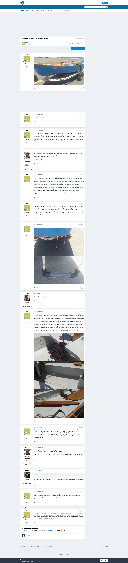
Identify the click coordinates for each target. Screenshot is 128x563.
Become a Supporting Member (32, 10)
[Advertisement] (44, 26)
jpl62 (28, 42)
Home (23, 7)
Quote (38, 88)
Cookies (68, 552)
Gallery (43, 7)
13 (27, 66)
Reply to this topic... (33, 535)
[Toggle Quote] (35, 474)
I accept (104, 560)
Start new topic (65, 48)
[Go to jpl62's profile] (23, 43)
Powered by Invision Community (64, 555)
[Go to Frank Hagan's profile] (27, 155)
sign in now (50, 530)
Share (71, 43)
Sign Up (104, 2)
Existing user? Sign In (95, 2)
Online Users (57, 10)
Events (42, 10)
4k (27, 164)
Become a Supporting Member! (27, 550)
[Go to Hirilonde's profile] (27, 475)
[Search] (106, 7)
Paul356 (27, 293)
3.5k (28, 482)
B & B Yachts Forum (37, 44)
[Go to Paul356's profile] (27, 298)
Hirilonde (27, 470)
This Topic (101, 7)
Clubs (38, 7)
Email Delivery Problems (67, 10)
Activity (33, 7)
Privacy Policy (61, 552)
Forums (28, 7)
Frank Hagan (27, 151)
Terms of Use (38, 561)
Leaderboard (49, 10)
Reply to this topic (78, 48)
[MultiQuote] (35, 88)
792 (28, 305)
